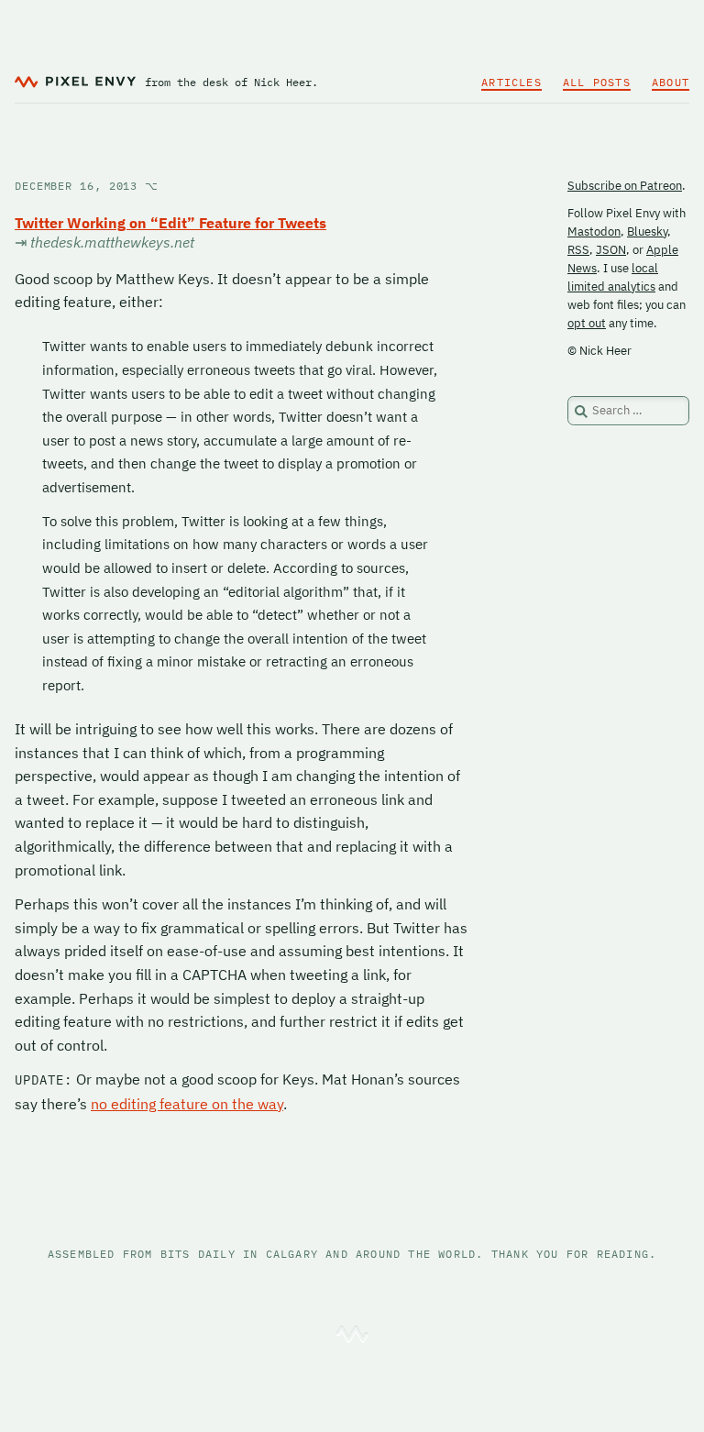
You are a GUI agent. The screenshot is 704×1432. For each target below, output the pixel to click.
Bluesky (647, 231)
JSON (611, 250)
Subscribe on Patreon (624, 185)
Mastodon (594, 231)
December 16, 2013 (87, 186)
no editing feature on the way (187, 1104)
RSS (578, 250)
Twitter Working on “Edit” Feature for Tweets (170, 223)
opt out (586, 323)
